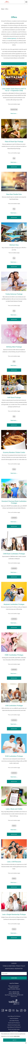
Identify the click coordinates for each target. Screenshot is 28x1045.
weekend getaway (11, 38)
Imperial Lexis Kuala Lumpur (14, 1025)
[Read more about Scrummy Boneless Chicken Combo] (14, 439)
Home (2, 9)
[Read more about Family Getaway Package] (14, 281)
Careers (14, 963)
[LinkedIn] (17, 1010)
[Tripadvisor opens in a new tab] (6, 1010)
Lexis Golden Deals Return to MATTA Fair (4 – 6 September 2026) (14, 89)
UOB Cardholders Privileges (14, 705)
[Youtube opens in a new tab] (13, 1010)
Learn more (17, 1036)
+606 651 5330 (15, 993)
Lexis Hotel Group (14, 1031)
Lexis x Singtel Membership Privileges (14, 914)
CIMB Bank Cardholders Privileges (14, 554)
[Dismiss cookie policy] (26, 1043)
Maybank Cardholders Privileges (14, 604)
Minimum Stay (14, 245)
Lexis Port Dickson (14, 1018)
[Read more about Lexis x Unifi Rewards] (14, 848)
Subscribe (14, 978)
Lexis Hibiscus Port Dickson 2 (14, 1027)
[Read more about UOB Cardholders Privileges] (14, 692)
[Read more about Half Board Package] (14, 384)
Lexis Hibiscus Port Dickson (14, 1016)
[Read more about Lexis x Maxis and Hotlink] (14, 796)
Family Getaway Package (14, 294)
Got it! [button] (14, 1040)
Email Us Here (14, 996)
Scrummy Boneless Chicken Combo (14, 452)
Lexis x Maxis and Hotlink (14, 809)
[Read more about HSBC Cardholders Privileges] (14, 642)
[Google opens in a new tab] (25, 1010)
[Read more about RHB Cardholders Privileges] (14, 743)
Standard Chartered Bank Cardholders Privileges (14, 502)
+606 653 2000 (15, 992)
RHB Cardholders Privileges (14, 756)
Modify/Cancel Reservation (13, 968)
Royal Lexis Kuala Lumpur (14, 1029)
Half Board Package (14, 397)
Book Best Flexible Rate (14, 194)
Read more (13, 113)
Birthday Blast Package (14, 347)
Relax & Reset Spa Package (14, 141)
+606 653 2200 (19, 995)
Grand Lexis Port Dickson (14, 1022)
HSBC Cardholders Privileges (14, 655)
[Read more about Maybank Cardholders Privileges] (14, 591)
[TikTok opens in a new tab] (21, 1010)
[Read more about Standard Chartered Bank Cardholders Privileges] (14, 488)
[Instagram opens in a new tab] (10, 1010)
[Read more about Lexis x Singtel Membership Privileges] (14, 901)
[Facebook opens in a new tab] (2, 1010)
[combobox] (14, 63)
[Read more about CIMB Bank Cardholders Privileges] (14, 541)
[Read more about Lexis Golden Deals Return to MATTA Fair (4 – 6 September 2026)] (14, 76)
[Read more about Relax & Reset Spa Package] (14, 128)
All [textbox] (2, 63)
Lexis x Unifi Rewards (14, 862)
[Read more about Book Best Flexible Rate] (14, 181)
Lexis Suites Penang (14, 1020)
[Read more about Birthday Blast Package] (14, 334)
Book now (14, 167)
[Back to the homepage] (7, 2)
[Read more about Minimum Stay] (14, 232)
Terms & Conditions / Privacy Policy (14, 966)
